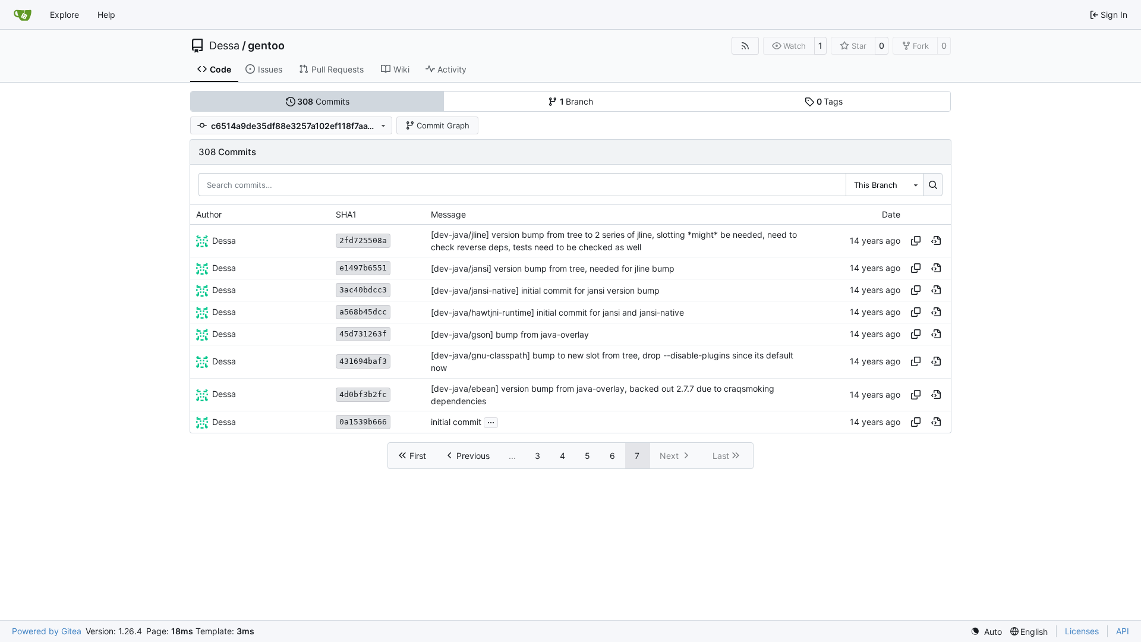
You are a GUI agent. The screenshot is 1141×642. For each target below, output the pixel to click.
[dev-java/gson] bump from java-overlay (510, 334)
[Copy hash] (916, 241)
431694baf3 (363, 361)
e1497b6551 (363, 267)
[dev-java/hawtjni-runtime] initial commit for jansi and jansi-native (557, 312)
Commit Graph (443, 125)
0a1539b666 (363, 421)
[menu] (986, 632)
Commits (323, 101)
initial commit (456, 422)
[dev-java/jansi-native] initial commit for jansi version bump (545, 290)
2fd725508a (363, 240)
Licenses (1082, 631)
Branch (577, 101)
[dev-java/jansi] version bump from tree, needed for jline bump (552, 268)
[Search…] (933, 184)
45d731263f (363, 333)
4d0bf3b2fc (363, 394)
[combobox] (884, 184)
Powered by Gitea (46, 631)
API (1122, 631)
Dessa (224, 46)
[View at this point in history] (936, 241)
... (490, 421)
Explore (64, 15)
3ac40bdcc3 (363, 289)
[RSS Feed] (745, 46)
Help (106, 15)
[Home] (22, 15)
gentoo (266, 46)
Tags (830, 101)
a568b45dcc (363, 311)
